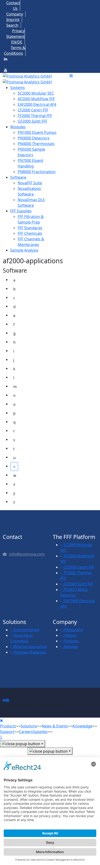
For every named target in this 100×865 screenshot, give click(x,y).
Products (8, 726)
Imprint (13, 19)
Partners (70, 641)
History (69, 635)
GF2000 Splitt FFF (77, 584)
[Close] (1, 720)
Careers (26, 731)
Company (14, 14)
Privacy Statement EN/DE (15, 36)
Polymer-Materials (29, 652)
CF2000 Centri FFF (78, 567)
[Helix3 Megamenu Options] (83, 75)
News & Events (55, 726)
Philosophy (72, 629)
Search (12, 25)
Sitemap (70, 646)
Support (7, 731)
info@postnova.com (26, 554)
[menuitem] (17, 87)
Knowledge (82, 726)
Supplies (40, 731)
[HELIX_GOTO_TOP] (1, 737)
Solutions (29, 726)
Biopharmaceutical (29, 646)
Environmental (25, 629)
